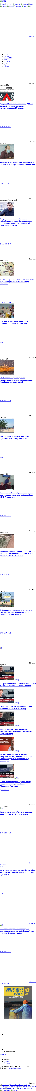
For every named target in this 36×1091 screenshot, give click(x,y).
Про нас (6, 1061)
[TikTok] (10, 6)
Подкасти (7, 61)
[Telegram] (24, 4)
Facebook (19, 1085)
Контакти (7, 1063)
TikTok (14, 1088)
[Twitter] (25, 6)
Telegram (17, 1086)
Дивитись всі (4, 790)
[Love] (2, 4)
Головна (6, 54)
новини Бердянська (14, 1068)
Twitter (8, 1090)
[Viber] (30, 4)
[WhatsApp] (17, 6)
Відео (5, 59)
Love (7, 1085)
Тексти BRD (8, 58)
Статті (6, 63)
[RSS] (30, 6)
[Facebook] (9, 4)
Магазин (7, 66)
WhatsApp (28, 1088)
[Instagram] (17, 4)
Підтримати (8, 65)
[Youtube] (3, 6)
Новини (6, 56)
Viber (27, 1086)
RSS (16, 1090)
